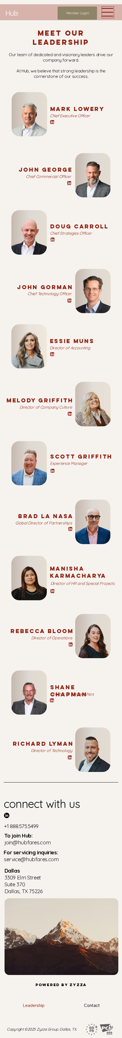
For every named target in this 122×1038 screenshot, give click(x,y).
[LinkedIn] (52, 122)
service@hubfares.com (31, 859)
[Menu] (108, 12)
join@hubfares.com (28, 842)
